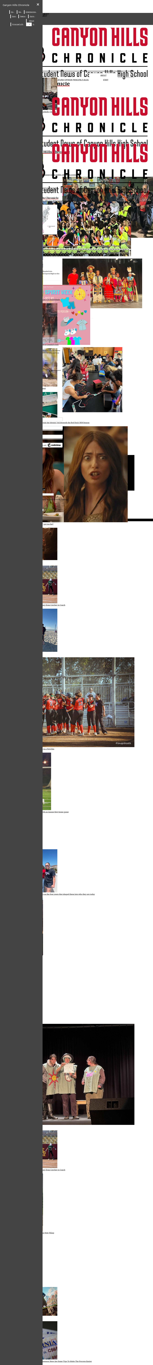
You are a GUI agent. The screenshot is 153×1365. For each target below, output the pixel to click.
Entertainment (31, 12)
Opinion (68, 80)
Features (60, 80)
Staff (105, 80)
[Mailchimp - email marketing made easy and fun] (50, 447)
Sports (14, 16)
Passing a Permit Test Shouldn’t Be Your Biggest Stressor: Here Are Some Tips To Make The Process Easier (46, 1361)
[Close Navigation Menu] (38, 4)
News (20, 12)
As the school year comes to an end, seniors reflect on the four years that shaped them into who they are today (47, 894)
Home (13, 12)
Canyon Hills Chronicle (16, 5)
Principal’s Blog (81, 80)
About (103, 75)
